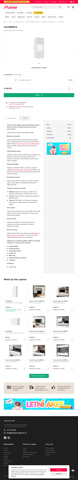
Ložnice (13, 17)
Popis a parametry (11, 118)
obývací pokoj (22, 143)
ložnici (28, 143)
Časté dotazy (63, 1)
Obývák (7, 17)
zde (28, 474)
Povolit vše (58, 470)
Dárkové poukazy (50, 450)
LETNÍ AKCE (39, 12)
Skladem (21, 12)
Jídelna (43, 17)
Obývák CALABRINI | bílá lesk (32, 22)
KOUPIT (37, 95)
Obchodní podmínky (28, 454)
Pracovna (29, 17)
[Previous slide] (5, 48)
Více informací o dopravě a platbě (16, 104)
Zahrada (61, 17)
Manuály (25, 118)
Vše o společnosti (50, 448)
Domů (5, 22)
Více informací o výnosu (14, 108)
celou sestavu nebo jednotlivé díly (22, 169)
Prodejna (29, 12)
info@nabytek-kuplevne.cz (17, 433)
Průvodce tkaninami (51, 452)
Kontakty (54, 1)
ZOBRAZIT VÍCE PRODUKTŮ (38, 376)
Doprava (39, 1)
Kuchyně (36, 17)
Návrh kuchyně (11, 12)
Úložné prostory (52, 17)
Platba (46, 1)
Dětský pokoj (21, 17)
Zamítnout (58, 473)
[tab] (39, 63)
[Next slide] (73, 48)
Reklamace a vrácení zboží (29, 452)
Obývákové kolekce (19, 22)
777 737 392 (11, 430)
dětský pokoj (35, 143)
